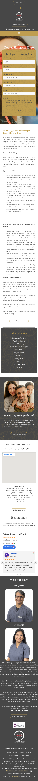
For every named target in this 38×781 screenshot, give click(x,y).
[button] (19, 33)
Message (5, 90)
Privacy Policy (13, 756)
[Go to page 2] (17, 574)
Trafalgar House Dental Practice (15, 534)
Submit (19, 111)
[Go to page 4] (20, 574)
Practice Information (23, 759)
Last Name (6, 67)
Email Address (8, 82)
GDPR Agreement (8, 98)
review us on (8, 547)
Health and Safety (8, 759)
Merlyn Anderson (16, 554)
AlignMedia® (15, 776)
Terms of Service (23, 771)
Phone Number (7, 75)
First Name (7, 59)
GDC (34, 759)
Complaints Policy (11, 752)
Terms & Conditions (26, 752)
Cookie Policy (25, 756)
